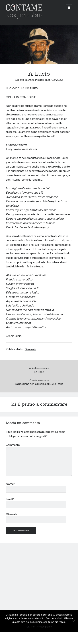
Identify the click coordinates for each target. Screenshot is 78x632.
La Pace (39, 371)
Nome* (10, 483)
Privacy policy (44, 626)
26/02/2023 (55, 79)
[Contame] (24, 18)
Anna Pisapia (36, 79)
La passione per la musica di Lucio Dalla (39, 383)
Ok (28, 626)
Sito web (11, 514)
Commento (13, 444)
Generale (30, 349)
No (33, 626)
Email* (10, 499)
